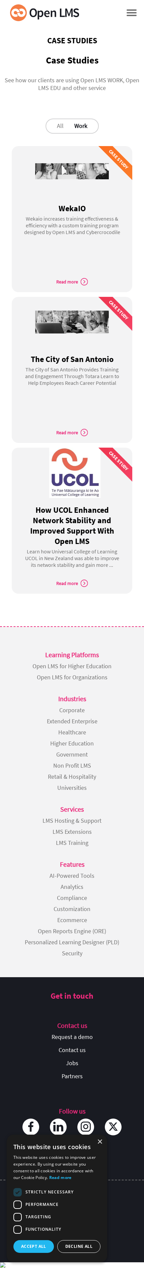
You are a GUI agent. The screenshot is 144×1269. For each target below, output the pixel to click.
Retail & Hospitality (72, 776)
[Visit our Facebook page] (30, 1127)
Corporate (72, 710)
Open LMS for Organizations (72, 677)
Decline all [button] (78, 1246)
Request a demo (72, 1037)
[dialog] (57, 1198)
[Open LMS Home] (44, 12)
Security (72, 953)
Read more (60, 1177)
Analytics (72, 887)
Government (72, 754)
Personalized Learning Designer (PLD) (72, 942)
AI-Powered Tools (72, 875)
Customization (72, 909)
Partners (72, 1076)
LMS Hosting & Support (72, 820)
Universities (72, 787)
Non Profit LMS (72, 765)
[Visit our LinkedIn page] (58, 1127)
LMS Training (72, 843)
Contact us (72, 1050)
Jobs (72, 1063)
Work (80, 126)
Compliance (72, 898)
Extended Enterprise (72, 721)
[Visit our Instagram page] (85, 1127)
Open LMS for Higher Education (72, 666)
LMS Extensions (72, 831)
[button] (131, 12)
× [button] (99, 1141)
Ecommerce (72, 920)
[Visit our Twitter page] (113, 1127)
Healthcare (72, 732)
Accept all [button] (33, 1246)
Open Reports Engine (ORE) (72, 931)
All (60, 126)
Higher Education (72, 743)
